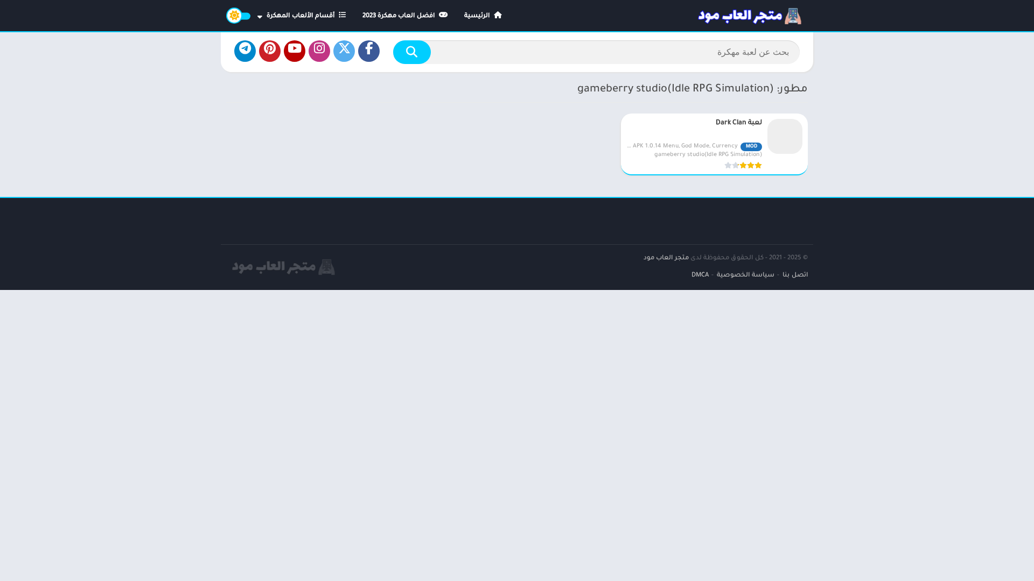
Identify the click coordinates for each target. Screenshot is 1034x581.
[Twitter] (344, 51)
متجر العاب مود (666, 258)
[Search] (412, 52)
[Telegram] (245, 51)
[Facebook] (369, 51)
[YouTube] (294, 51)
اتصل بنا (795, 275)
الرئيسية (478, 16)
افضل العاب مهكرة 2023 (399, 16)
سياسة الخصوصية (745, 275)
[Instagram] (319, 51)
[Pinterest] (270, 51)
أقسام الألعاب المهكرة (302, 16)
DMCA (700, 275)
